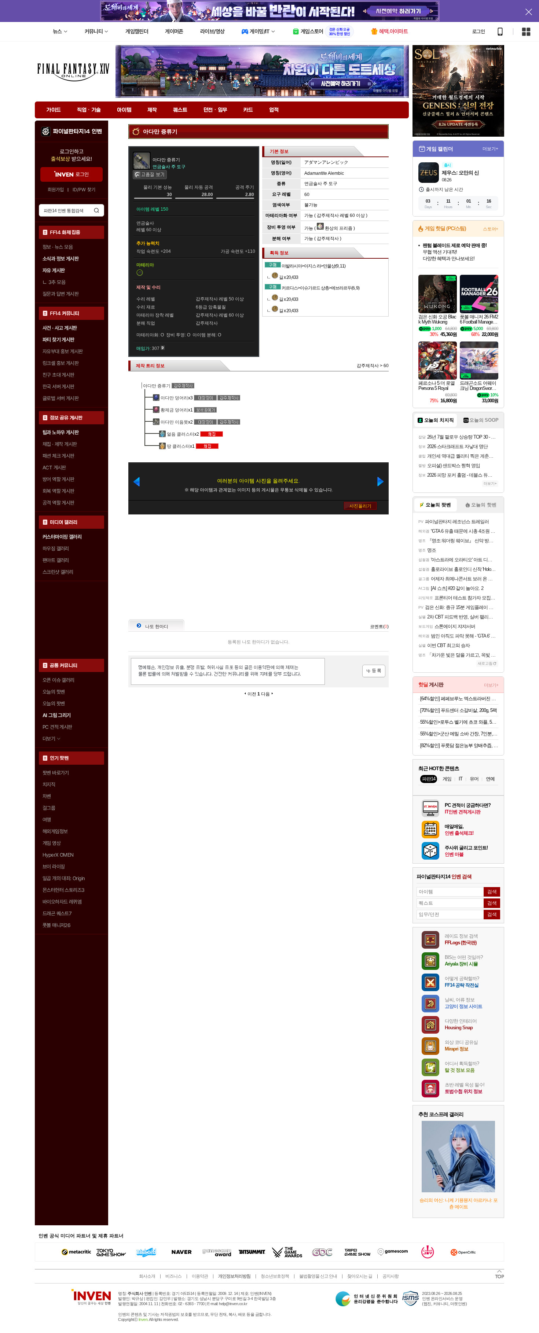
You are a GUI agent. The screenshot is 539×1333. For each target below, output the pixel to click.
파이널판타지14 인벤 (77, 131)
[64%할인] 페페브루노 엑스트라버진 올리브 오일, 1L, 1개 (459, 698)
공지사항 (390, 1276)
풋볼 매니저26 (56, 925)
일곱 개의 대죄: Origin (64, 878)
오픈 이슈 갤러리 (58, 680)
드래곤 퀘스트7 (57, 913)
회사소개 (147, 1276)
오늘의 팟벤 (54, 703)
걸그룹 (49, 808)
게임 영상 (51, 843)
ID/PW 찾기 (84, 189)
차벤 (47, 796)
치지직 (49, 784)
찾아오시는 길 (359, 1276)
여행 (47, 820)
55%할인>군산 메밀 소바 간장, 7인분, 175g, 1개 (459, 733)
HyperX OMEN (58, 855)
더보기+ (490, 149)
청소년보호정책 (275, 1276)
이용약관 (200, 1276)
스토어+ (490, 229)
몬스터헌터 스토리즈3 (63, 890)
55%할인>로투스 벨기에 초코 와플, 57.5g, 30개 (459, 722)
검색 (96, 210)
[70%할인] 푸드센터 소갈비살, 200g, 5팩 (458, 710)
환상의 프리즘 (338, 228)
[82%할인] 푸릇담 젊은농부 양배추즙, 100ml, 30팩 (459, 745)
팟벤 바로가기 (56, 773)
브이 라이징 (54, 866)
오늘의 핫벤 (54, 692)
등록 (373, 671)
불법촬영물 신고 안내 (318, 1276)
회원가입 (56, 189)
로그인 (478, 31)
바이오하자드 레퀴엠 (62, 902)
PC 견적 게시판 (57, 727)
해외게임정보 (55, 831)
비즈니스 (173, 1276)
